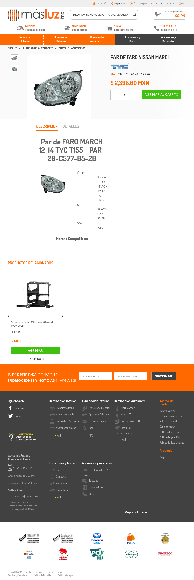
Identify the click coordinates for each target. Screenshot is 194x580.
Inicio (183, 3)
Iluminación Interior (25, 39)
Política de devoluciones (172, 442)
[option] (14, 58)
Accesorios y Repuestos (168, 39)
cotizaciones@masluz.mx (22, 496)
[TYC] (148, 66)
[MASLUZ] (12, 48)
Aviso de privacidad (169, 421)
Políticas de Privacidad (43, 575)
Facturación (101, 3)
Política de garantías (170, 437)
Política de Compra (65, 575)
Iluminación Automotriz (97, 39)
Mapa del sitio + (136, 512)
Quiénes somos (167, 410)
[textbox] (101, 14)
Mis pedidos (119, 3)
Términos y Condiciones (18, 575)
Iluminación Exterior (61, 39)
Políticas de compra (169, 431)
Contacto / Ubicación (164, 3)
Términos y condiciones (171, 416)
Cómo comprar (139, 3)
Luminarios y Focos (132, 39)
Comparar (15, 359)
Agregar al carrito (161, 94)
